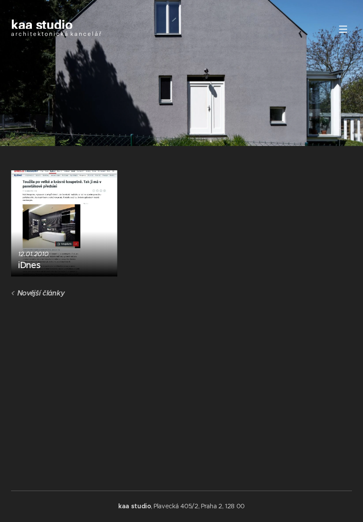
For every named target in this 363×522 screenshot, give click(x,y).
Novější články (41, 293)
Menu (343, 29)
